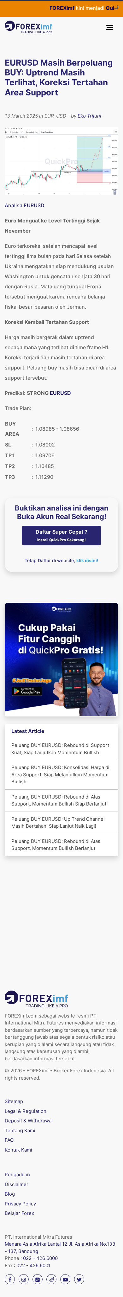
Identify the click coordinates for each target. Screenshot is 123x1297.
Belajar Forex (19, 1213)
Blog (10, 1194)
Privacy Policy (20, 1204)
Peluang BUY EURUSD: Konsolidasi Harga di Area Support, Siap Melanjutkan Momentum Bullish (60, 774)
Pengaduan (17, 1175)
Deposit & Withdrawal (29, 1121)
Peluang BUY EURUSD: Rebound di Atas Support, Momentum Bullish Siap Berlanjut (58, 800)
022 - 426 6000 (40, 1258)
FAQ (9, 1140)
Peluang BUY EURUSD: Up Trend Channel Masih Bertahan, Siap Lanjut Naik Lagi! (58, 822)
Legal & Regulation (25, 1111)
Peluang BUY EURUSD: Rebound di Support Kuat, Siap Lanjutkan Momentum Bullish (60, 748)
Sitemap (14, 1101)
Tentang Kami (20, 1130)
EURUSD (60, 393)
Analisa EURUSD (24, 205)
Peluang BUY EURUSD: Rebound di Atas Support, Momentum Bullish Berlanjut (55, 844)
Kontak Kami (18, 1150)
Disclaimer (16, 1184)
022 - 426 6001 (33, 1265)
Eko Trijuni (89, 116)
